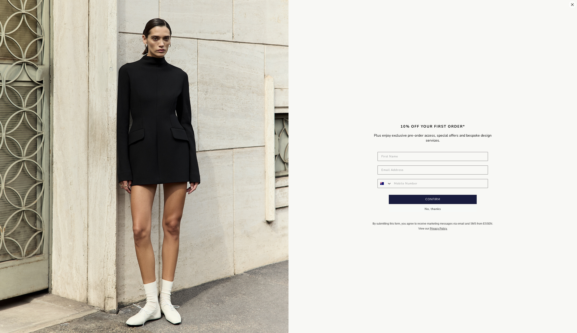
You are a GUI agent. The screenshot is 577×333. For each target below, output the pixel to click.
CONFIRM (432, 199)
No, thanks (433, 209)
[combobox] (385, 183)
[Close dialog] (572, 4)
